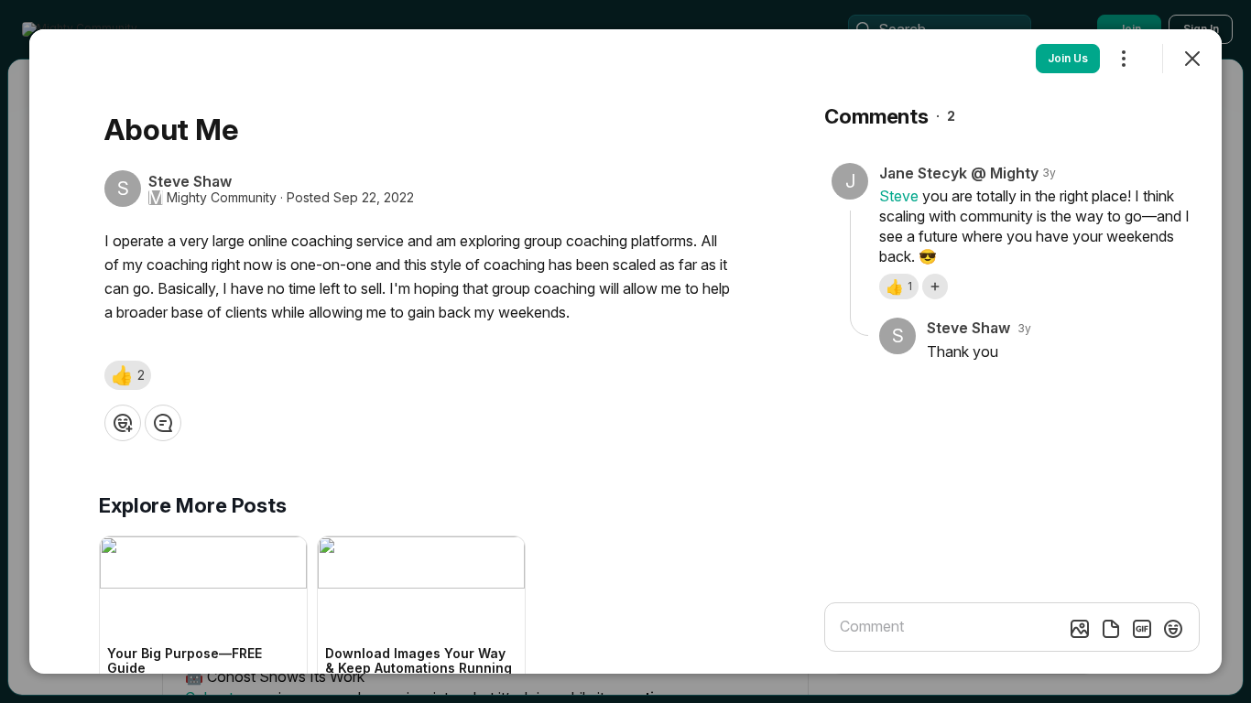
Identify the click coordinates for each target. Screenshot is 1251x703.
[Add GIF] (1142, 629)
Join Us (1068, 58)
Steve (899, 196)
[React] (122, 423)
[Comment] (163, 423)
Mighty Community (222, 197)
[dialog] (625, 351)
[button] (127, 375)
